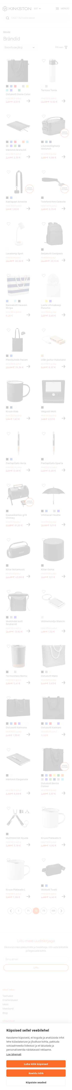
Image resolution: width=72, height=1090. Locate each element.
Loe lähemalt (13, 1054)
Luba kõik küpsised (36, 1064)
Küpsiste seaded (36, 1082)
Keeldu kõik (36, 1073)
